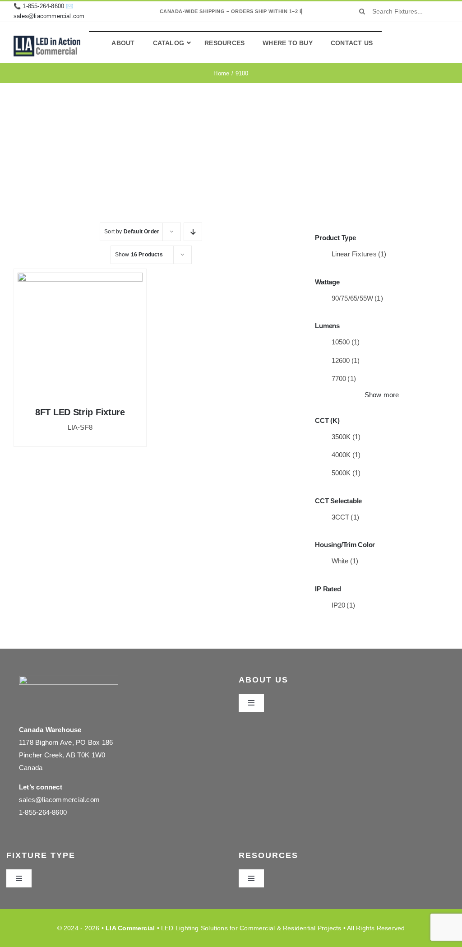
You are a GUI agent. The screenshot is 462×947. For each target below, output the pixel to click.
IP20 (344, 605)
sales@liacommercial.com (49, 16)
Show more (382, 395)
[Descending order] (193, 232)
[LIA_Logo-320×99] (47, 39)
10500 (346, 342)
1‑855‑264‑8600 (43, 6)
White (345, 561)
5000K (346, 473)
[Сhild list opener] (393, 254)
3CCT (346, 517)
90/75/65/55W (357, 298)
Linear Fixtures (359, 254)
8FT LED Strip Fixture (80, 412)
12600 (346, 360)
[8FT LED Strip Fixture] (80, 335)
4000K (346, 455)
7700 (344, 378)
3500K (346, 437)
